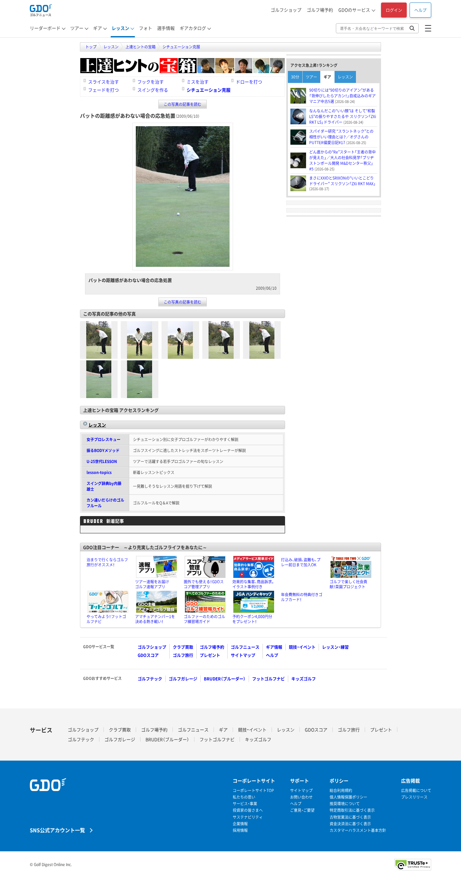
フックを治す (150, 81)
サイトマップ (243, 655)
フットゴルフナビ (268, 678)
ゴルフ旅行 (183, 655)
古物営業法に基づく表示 (350, 817)
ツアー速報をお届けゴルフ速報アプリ (152, 584)
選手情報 (166, 28)
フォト (145, 28)
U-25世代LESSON (102, 461)
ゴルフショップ (286, 10)
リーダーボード (45, 28)
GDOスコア (148, 655)
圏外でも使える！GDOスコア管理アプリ (204, 584)
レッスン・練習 (335, 647)
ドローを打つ (249, 81)
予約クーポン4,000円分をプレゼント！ (252, 619)
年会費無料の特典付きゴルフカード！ (301, 597)
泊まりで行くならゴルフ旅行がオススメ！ (107, 562)
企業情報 (240, 824)
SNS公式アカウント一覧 (57, 829)
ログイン (394, 10)
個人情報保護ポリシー (348, 797)
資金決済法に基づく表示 (350, 824)
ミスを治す (198, 81)
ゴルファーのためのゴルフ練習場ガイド (204, 619)
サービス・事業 (245, 804)
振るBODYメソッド (103, 450)
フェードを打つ (103, 90)
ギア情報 (274, 647)
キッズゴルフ (303, 678)
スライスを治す (103, 81)
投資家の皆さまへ (248, 810)
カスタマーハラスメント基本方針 (358, 830)
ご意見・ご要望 (302, 810)
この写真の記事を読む (182, 104)
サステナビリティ (248, 817)
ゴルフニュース (245, 647)
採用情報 (240, 830)
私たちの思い (244, 797)
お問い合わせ (301, 797)
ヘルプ (420, 10)
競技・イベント (302, 647)
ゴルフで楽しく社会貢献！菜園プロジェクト (348, 584)
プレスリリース (414, 797)
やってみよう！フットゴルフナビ (106, 619)
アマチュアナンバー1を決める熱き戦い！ (155, 619)
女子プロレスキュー (103, 439)
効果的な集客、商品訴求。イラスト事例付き (253, 584)
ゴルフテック (150, 678)
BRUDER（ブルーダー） (225, 678)
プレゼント (210, 655)
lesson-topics (99, 472)
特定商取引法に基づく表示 (352, 810)
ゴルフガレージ (183, 678)
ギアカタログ (193, 28)
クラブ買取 (183, 647)
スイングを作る (152, 90)
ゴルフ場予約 (320, 10)
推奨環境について (345, 804)
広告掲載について (416, 791)
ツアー (76, 28)
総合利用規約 (341, 791)
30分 (295, 77)
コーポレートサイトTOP (253, 791)
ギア (97, 28)
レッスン (120, 28)
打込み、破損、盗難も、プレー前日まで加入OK (301, 562)
